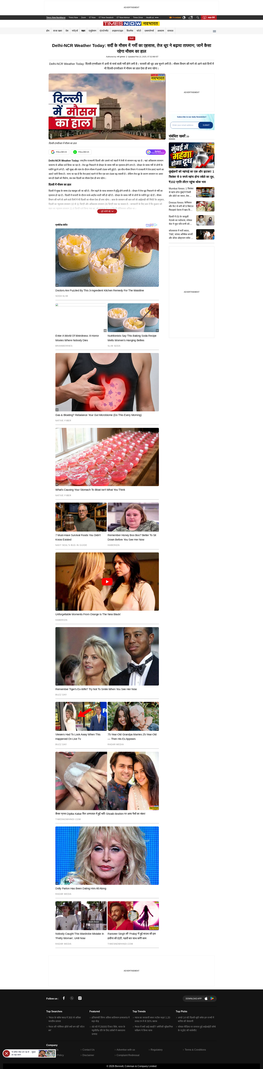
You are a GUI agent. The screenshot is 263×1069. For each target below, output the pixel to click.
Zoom (83, 17)
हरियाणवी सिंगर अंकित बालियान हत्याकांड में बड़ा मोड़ (111, 1019)
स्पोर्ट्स (75, 30)
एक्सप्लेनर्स (149, 30)
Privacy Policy (56, 1055)
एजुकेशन (92, 30)
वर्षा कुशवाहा (121, 57)
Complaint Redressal (128, 1055)
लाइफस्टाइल (117, 30)
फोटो (139, 30)
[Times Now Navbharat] (131, 23)
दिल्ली (131, 38)
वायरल (170, 30)
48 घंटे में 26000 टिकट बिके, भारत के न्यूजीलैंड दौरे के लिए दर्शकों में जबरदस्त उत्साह (108, 1030)
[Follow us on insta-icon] (80, 998)
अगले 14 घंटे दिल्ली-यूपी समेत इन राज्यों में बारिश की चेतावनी (196, 1019)
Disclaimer (88, 1055)
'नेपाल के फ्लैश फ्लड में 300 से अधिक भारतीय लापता (64, 1019)
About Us (53, 1049)
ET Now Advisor (123, 17)
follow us (61, 152)
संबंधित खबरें (177, 136)
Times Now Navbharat (55, 17)
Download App (194, 999)
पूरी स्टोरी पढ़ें (105, 211)
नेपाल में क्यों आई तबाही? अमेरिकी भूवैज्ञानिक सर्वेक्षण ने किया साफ (154, 1028)
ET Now (92, 17)
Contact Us (88, 1049)
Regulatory (157, 1049)
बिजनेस (130, 30)
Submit (206, 125)
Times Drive (138, 17)
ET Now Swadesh (106, 17)
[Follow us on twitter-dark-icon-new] (72, 998)
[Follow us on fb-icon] (64, 998)
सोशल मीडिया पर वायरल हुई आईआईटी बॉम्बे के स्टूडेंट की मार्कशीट (197, 1028)
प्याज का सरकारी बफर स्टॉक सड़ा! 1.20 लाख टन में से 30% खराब (152, 1019)
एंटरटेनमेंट (104, 30)
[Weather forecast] (191, 18)
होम (47, 30)
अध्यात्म (160, 30)
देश (67, 30)
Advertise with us (126, 1049)
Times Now (73, 17)
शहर (83, 30)
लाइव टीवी (211, 17)
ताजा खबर (57, 30)
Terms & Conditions (195, 1049)
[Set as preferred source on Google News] (156, 152)
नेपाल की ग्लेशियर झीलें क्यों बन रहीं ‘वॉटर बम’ (66, 1028)
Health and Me (152, 17)
